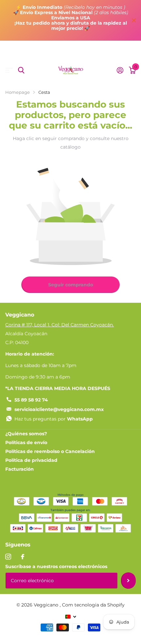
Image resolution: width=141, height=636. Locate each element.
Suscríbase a (128, 580)
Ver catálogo (9, 70)
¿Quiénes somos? (26, 434)
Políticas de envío (26, 442)
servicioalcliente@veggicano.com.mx (59, 409)
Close (134, 20)
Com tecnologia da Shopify (93, 605)
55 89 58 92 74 (31, 400)
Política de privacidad (31, 460)
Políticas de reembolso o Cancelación (50, 451)
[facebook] (22, 556)
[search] (21, 70)
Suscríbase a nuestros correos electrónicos (56, 566)
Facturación (19, 469)
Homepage (17, 92)
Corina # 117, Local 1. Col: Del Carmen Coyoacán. (59, 325)
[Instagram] (8, 557)
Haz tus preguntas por (53, 419)
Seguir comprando (70, 285)
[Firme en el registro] (119, 70)
